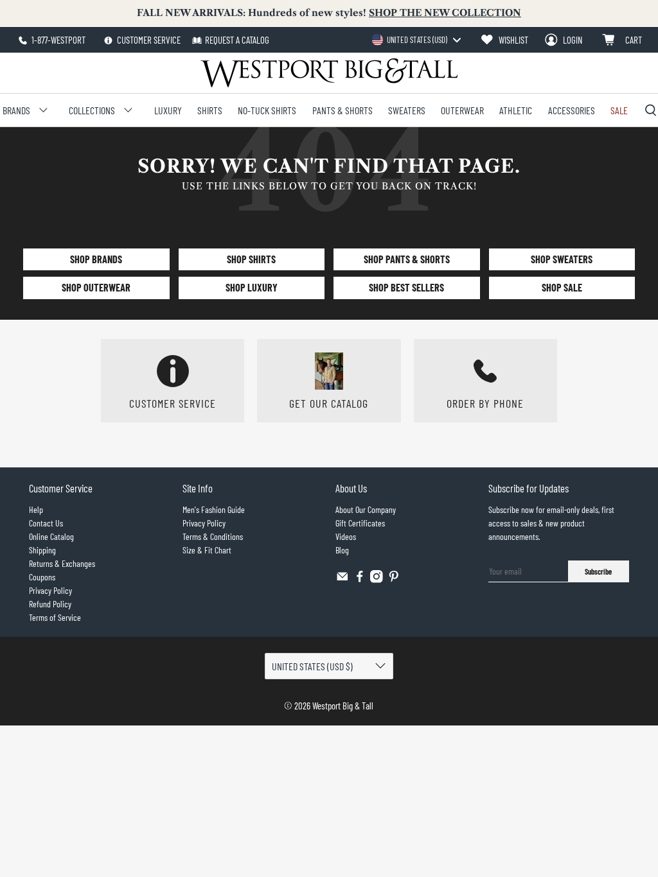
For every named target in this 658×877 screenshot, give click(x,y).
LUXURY (168, 110)
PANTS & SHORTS (342, 110)
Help (36, 509)
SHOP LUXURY (252, 287)
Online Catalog (51, 536)
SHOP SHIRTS (251, 259)
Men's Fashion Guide (213, 509)
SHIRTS (209, 110)
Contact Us (46, 522)
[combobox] (416, 40)
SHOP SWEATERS (561, 259)
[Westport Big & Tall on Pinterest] (394, 579)
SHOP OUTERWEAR (96, 287)
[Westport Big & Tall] (329, 72)
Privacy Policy (50, 590)
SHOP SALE (562, 287)
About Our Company (365, 509)
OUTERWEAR (462, 110)
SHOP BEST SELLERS (406, 287)
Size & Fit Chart (206, 549)
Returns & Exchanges (62, 563)
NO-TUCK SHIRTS (267, 110)
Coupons (42, 576)
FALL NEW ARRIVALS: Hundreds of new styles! (329, 13)
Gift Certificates (360, 522)
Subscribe (598, 571)
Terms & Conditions (212, 536)
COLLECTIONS (92, 110)
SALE (619, 110)
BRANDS (16, 110)
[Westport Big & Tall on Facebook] (360, 579)
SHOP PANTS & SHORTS (407, 259)
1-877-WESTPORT (57, 40)
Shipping (42, 549)
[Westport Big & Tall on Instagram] (376, 579)
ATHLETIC (515, 110)
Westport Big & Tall (342, 705)
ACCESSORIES (571, 110)
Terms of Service (55, 617)
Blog (342, 549)
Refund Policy (50, 603)
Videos (345, 536)
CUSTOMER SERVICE (148, 40)
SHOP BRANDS (96, 259)
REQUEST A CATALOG (237, 40)
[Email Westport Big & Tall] (342, 579)
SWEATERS (406, 110)
